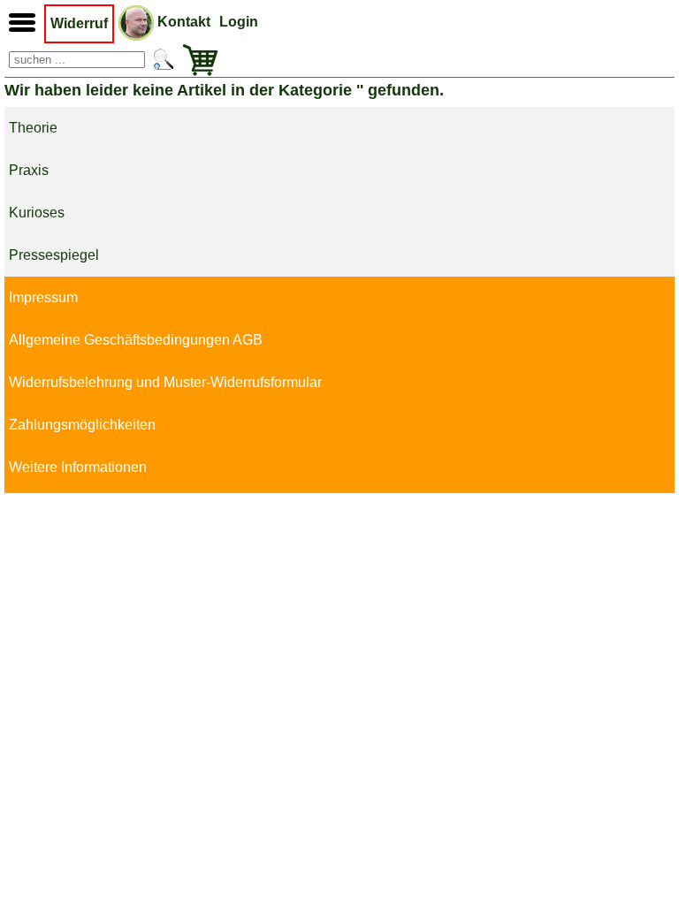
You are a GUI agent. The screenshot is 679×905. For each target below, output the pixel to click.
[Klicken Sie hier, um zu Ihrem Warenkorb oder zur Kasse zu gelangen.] (196, 60)
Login (238, 21)
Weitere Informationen (78, 467)
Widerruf (79, 23)
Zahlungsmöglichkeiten (82, 424)
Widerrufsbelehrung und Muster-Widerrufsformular (165, 382)
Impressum (43, 297)
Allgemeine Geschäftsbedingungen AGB (136, 339)
